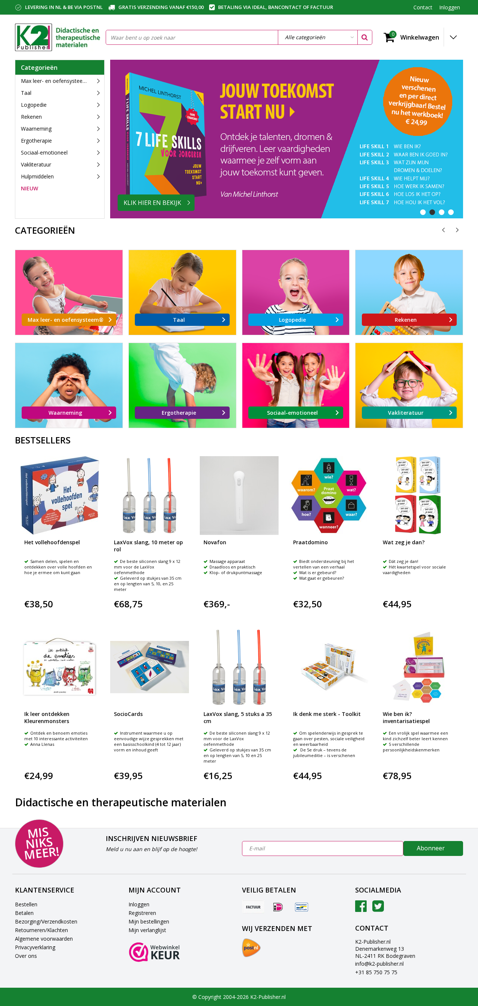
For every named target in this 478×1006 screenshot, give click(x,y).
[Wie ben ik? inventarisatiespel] (418, 667)
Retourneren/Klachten (41, 930)
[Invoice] (253, 906)
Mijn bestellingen (148, 921)
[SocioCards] (149, 667)
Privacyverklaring (35, 947)
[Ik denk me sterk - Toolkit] (328, 667)
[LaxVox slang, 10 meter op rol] (149, 495)
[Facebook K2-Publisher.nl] (361, 908)
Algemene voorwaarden (44, 938)
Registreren (142, 912)
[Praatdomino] (328, 495)
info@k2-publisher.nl (379, 963)
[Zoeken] (364, 37)
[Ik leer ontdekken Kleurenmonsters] (60, 667)
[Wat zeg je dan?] (418, 495)
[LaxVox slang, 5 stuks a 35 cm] (239, 667)
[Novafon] (239, 495)
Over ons (26, 955)
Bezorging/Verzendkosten (46, 921)
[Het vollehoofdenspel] (60, 495)
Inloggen (138, 904)
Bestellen (26, 904)
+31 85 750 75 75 (376, 972)
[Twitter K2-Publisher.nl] (378, 908)
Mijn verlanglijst (147, 930)
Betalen (24, 912)
